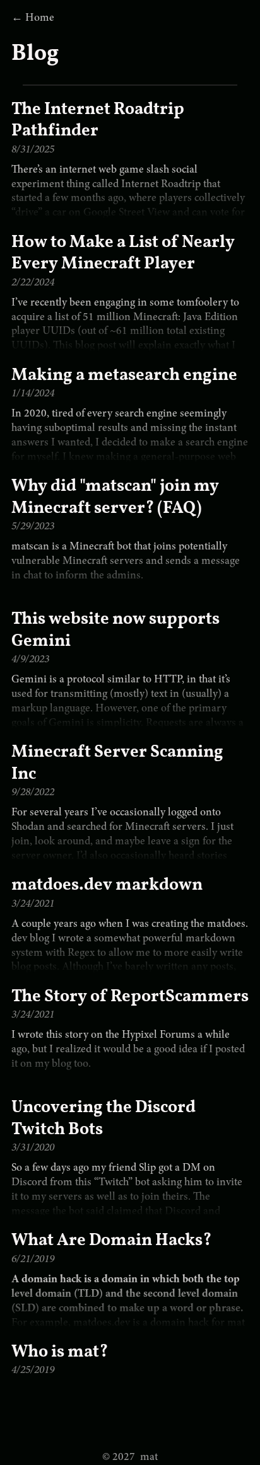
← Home (32, 18)
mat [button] (130, 1457)
